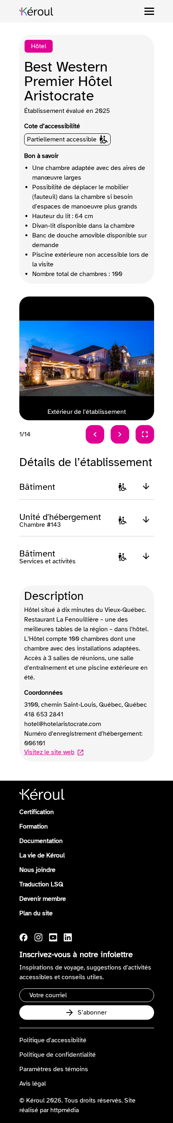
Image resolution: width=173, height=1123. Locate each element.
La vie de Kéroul (42, 855)
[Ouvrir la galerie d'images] (145, 434)
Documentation (41, 841)
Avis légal (32, 1084)
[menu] (149, 11)
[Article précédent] (95, 434)
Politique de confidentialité (57, 1055)
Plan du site (36, 913)
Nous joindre (37, 870)
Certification (36, 812)
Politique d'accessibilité (52, 1040)
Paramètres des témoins (53, 1069)
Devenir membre (42, 899)
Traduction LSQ (41, 884)
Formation (33, 826)
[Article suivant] (120, 434)
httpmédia (64, 1110)
